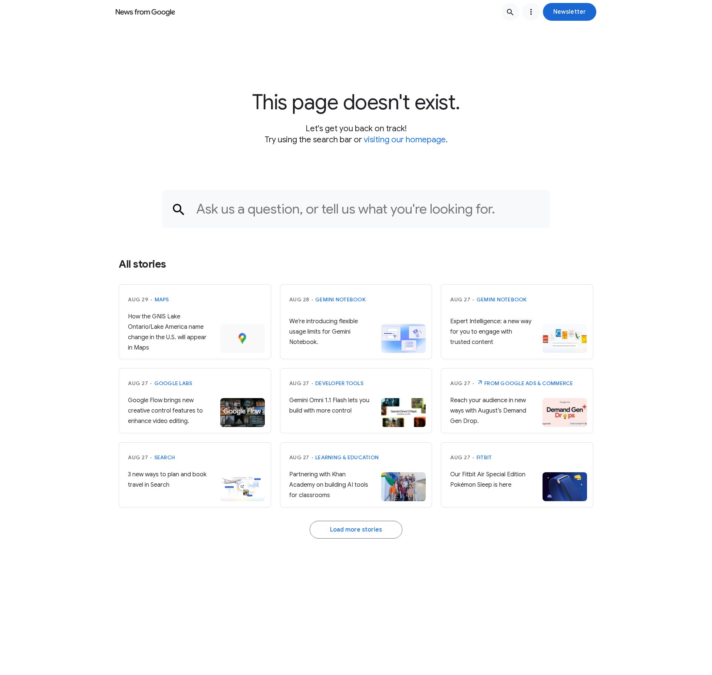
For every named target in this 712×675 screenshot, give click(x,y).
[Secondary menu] (531, 12)
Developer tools (339, 383)
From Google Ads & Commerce (528, 383)
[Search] (510, 12)
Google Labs (173, 383)
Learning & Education (347, 457)
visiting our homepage (405, 140)
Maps (162, 299)
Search (164, 457)
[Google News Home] (145, 12)
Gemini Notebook (340, 299)
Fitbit (484, 457)
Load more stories (356, 529)
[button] (569, 12)
